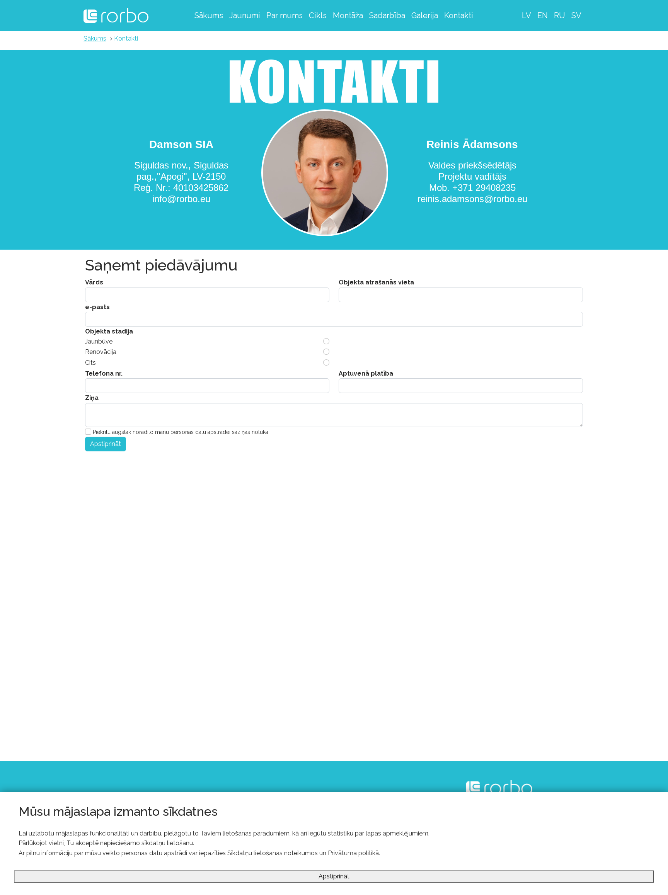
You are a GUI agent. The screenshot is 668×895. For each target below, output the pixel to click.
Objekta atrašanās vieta (376, 282)
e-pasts (97, 307)
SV (576, 15)
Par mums (284, 15)
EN (542, 15)
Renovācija (100, 352)
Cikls (318, 15)
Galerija (424, 15)
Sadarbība (387, 15)
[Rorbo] (116, 15)
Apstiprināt (105, 444)
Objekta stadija (109, 331)
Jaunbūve (98, 341)
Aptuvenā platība (366, 373)
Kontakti (458, 15)
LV (526, 15)
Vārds (94, 282)
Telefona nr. (104, 373)
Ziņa (92, 398)
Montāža (348, 15)
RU (559, 15)
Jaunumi (244, 15)
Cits (90, 362)
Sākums (208, 15)
